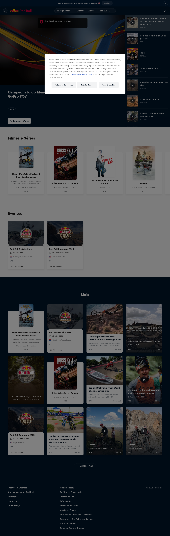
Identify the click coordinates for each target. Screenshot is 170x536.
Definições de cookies (64, 85)
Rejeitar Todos (87, 85)
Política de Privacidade (82, 74)
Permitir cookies (108, 85)
